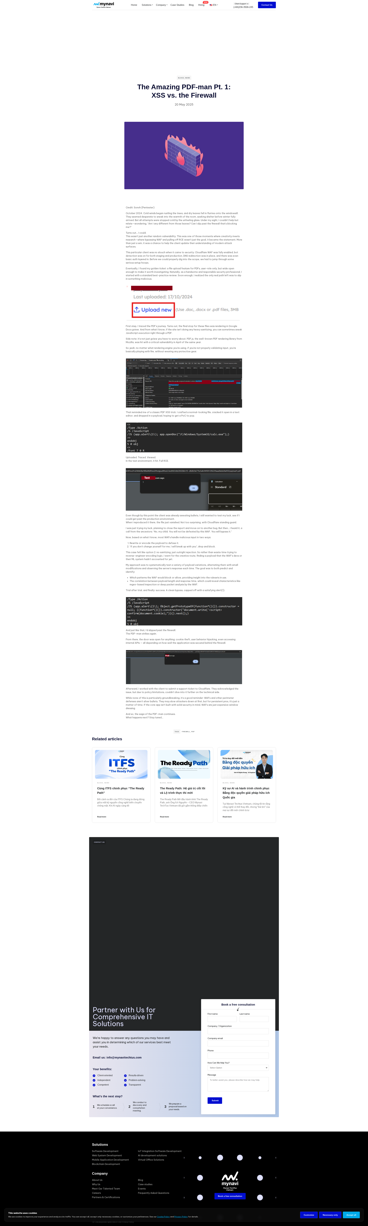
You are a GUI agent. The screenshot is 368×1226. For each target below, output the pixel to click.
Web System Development (107, 1155)
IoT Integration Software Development (160, 1151)
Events (142, 1188)
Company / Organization (220, 1026)
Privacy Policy (181, 1216)
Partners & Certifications (106, 1197)
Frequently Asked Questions (153, 1192)
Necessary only (330, 1215)
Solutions (146, 5)
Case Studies (177, 5)
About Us (97, 1180)
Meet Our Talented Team (106, 1188)
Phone (211, 1050)
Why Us (96, 1184)
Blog (191, 5)
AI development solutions (152, 1155)
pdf (193, 731)
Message (212, 1075)
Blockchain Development (106, 1164)
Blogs (181, 78)
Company (161, 5)
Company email (215, 1038)
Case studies (145, 1184)
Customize (309, 1215)
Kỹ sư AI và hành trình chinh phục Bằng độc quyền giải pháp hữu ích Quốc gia (246, 793)
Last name (245, 1014)
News (187, 78)
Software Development (105, 1151)
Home (134, 5)
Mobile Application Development (110, 1159)
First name (213, 1014)
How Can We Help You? (219, 1063)
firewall (186, 731)
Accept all (351, 1215)
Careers (96, 1192)
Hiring (201, 5)
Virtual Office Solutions (151, 1159)
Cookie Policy (163, 1216)
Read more (101, 817)
